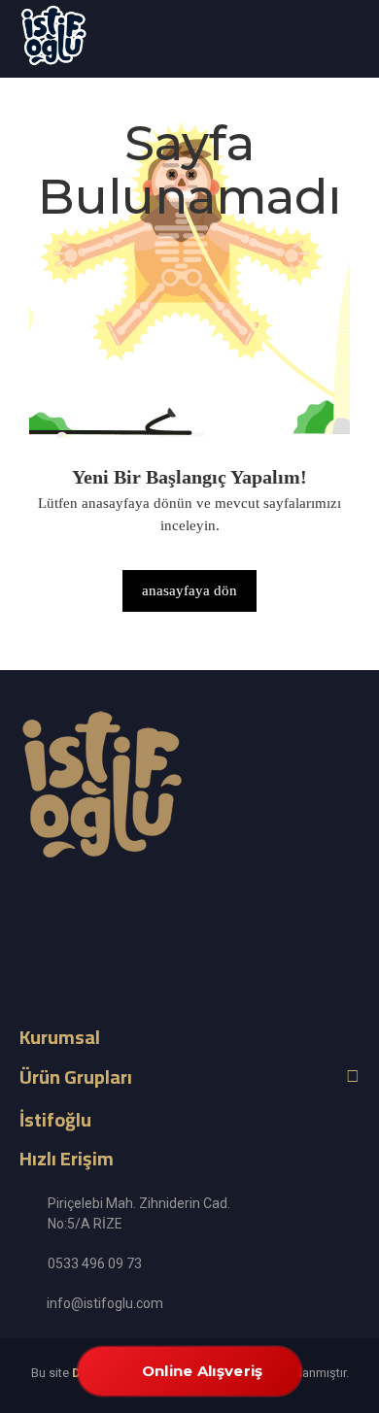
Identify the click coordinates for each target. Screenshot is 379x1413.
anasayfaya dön (189, 590)
